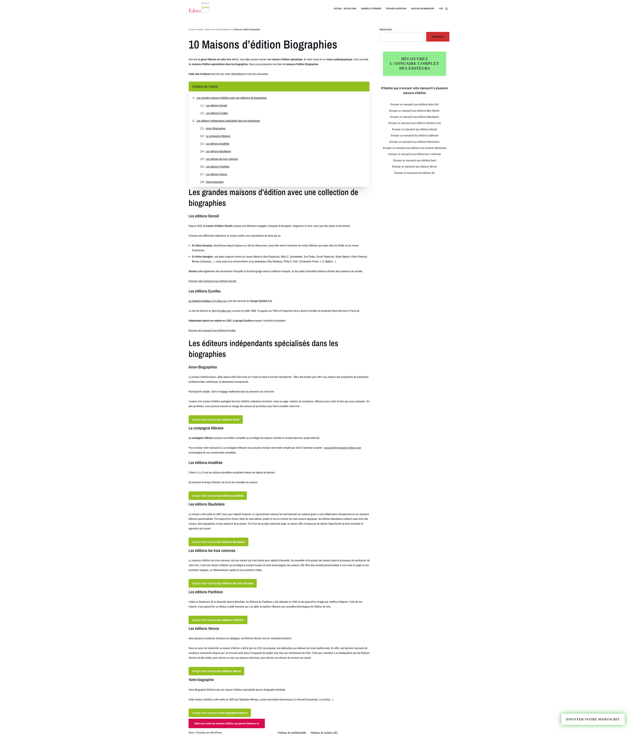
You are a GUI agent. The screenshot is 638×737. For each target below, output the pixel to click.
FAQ (441, 8)
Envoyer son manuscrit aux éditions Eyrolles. (212, 330)
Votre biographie (214, 182)
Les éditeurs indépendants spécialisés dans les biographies (228, 121)
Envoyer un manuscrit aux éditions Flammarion (414, 142)
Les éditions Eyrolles (217, 113)
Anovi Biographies (215, 128)
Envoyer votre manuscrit (215, 419)
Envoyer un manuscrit (422, 8)
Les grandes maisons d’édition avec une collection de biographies (232, 98)
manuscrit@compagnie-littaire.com (342, 448)
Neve (191, 732)
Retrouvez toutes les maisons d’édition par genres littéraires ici (226, 723)
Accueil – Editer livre (345, 8)
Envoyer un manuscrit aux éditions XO (414, 173)
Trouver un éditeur (396, 8)
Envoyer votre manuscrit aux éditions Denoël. (213, 281)
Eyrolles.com (220, 301)
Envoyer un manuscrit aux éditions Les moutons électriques (414, 148)
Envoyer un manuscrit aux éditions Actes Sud (414, 104)
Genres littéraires (371, 8)
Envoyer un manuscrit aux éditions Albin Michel (414, 111)
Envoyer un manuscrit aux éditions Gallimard (414, 135)
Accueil (192, 29)
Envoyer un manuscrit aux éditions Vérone (414, 166)
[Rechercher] (446, 8)
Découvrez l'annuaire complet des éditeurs (414, 64)
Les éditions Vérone (217, 174)
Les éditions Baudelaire (218, 151)
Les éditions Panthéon (218, 167)
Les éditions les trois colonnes (222, 159)
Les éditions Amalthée (217, 144)
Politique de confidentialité (292, 733)
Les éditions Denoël (216, 105)
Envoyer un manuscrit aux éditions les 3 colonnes (414, 154)
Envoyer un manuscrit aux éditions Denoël (414, 129)
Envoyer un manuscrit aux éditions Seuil (414, 160)
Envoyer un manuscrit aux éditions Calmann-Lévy (414, 123)
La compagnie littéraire (218, 136)
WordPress (216, 732)
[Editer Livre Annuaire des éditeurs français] (199, 8)
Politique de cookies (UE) (324, 733)
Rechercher (386, 29)
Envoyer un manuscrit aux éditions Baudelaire (414, 117)
